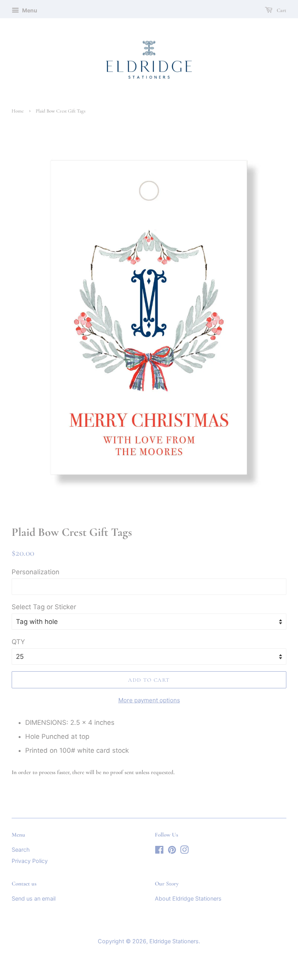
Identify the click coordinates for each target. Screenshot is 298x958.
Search (21, 849)
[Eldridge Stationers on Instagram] (184, 851)
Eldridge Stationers (174, 941)
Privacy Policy (30, 861)
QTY (18, 642)
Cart (280, 10)
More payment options (149, 700)
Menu (29, 10)
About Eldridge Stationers (188, 898)
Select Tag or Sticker (44, 607)
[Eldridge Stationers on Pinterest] (172, 851)
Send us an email (33, 898)
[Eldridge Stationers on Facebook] (159, 851)
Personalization (35, 572)
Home (18, 111)
